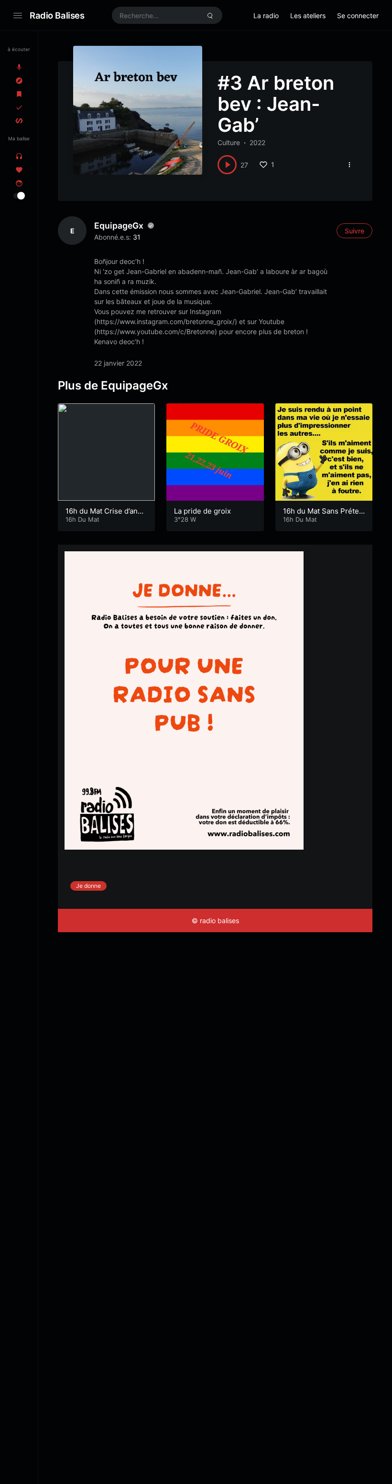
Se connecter (358, 15)
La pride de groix (202, 511)
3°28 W (185, 519)
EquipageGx (118, 225)
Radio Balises (57, 15)
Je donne (88, 885)
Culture (229, 142)
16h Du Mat (82, 519)
